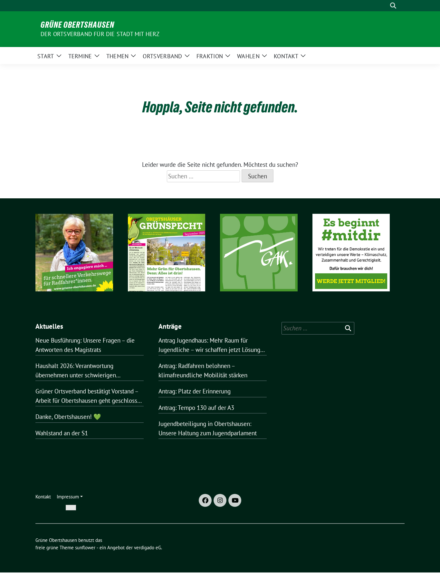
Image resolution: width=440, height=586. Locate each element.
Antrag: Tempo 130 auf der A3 (196, 407)
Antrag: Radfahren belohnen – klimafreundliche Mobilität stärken (202, 370)
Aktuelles (49, 326)
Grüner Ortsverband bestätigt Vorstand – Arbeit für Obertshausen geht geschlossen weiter (89, 396)
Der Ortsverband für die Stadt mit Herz (100, 34)
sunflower (85, 547)
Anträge (170, 326)
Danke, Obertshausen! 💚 (68, 417)
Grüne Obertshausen (77, 25)
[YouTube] (234, 500)
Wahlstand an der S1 (61, 433)
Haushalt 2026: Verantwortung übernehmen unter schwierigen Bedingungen (75, 371)
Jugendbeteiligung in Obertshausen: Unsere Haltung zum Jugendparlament (207, 428)
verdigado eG (147, 547)
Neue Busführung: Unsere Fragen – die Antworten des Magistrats (85, 345)
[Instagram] (220, 500)
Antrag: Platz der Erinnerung (194, 391)
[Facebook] (205, 500)
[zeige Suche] (393, 5)
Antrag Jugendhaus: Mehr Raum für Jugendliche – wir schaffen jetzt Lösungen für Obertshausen (212, 345)
